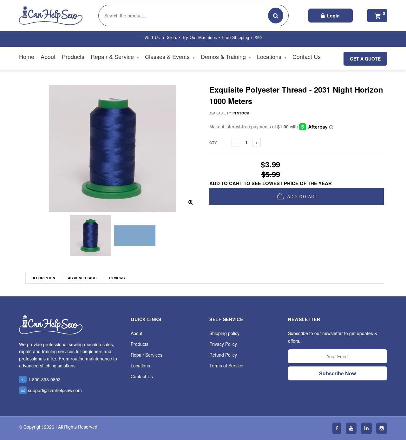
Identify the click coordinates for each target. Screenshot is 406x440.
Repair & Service (115, 56)
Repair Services (146, 355)
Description (43, 277)
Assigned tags (82, 277)
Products (73, 56)
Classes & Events (169, 56)
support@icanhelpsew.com (55, 390)
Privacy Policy (223, 344)
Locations (271, 56)
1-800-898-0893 (44, 379)
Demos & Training (226, 56)
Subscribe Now (337, 373)
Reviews (117, 277)
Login (333, 15)
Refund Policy (223, 355)
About (48, 56)
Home (26, 56)
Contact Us (306, 56)
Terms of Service (226, 365)
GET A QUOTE (365, 58)
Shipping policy (224, 333)
